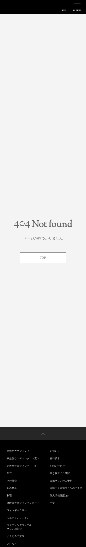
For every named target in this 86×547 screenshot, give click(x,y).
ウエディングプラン (18, 517)
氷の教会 (12, 488)
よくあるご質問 (16, 536)
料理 (9, 495)
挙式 (9, 473)
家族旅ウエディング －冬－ (23, 466)
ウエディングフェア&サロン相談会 (19, 527)
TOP (43, 257)
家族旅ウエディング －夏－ (23, 458)
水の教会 (12, 480)
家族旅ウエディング (18, 451)
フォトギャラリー (17, 510)
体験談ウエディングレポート (23, 503)
